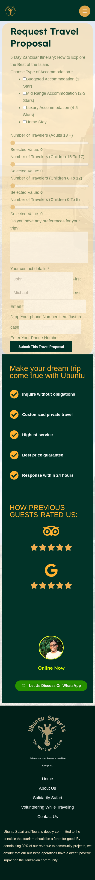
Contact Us (47, 816)
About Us (47, 788)
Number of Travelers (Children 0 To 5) (45, 199)
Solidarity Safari (47, 797)
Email (17, 306)
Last (76, 292)
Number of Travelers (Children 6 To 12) (46, 178)
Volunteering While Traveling (47, 807)
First (77, 279)
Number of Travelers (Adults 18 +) (41, 135)
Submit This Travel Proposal (41, 347)
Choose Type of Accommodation (41, 71)
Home (47, 778)
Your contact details (29, 268)
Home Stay (36, 121)
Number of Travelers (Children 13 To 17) (47, 156)
